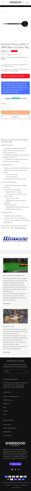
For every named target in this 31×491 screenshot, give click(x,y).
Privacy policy (7, 485)
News (4, 414)
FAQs (4, 407)
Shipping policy (24, 485)
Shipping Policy (7, 432)
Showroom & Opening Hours (11, 396)
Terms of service (16, 485)
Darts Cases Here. (20, 228)
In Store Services (8, 400)
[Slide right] (19, 41)
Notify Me (16, 117)
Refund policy (27, 482)
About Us (5, 411)
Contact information (16, 487)
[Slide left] (12, 41)
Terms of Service (8, 435)
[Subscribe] (26, 371)
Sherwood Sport (9, 482)
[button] (3, 2)
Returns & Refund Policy (10, 428)
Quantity (3, 103)
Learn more (6, 303)
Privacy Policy (7, 424)
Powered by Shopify (17, 482)
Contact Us (6, 403)
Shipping (9, 54)
